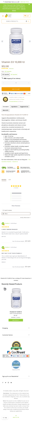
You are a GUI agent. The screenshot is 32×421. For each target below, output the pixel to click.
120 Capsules (5, 74)
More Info (5, 110)
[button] (26, 21)
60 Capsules (14, 74)
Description (6, 106)
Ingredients (14, 106)
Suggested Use (24, 106)
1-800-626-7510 (24, 2)
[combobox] (16, 21)
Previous (2, 41)
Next (29, 41)
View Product (15, 320)
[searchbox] (16, 210)
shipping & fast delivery (12, 78)
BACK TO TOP (16, 417)
